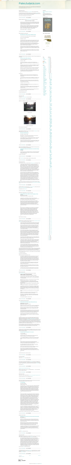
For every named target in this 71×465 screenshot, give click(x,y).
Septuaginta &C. (45, 90)
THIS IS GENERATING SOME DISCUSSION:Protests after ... (50, 133)
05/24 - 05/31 (50, 206)
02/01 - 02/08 (50, 228)
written (31, 361)
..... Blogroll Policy (44, 66)
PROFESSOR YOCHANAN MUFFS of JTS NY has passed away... (50, 122)
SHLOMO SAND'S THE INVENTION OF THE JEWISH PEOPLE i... (50, 162)
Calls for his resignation (32, 318)
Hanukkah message (29, 19)
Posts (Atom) (23, 456)
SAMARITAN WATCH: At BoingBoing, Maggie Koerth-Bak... (50, 126)
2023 (49, 60)
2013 (49, 69)
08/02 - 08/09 (50, 192)
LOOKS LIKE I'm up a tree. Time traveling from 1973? (50, 140)
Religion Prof (44, 88)
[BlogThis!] (28, 17)
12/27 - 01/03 (50, 73)
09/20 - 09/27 (50, 182)
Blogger (41, 463)
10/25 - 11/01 (50, 175)
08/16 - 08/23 (50, 189)
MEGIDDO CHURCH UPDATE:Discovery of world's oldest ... (50, 158)
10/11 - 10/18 (50, 178)
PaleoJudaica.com (29, 3)
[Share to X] (29, 184)
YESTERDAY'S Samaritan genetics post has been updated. (50, 96)
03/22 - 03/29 (50, 218)
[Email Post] (26, 17)
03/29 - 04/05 (50, 217)
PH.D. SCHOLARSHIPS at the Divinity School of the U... (50, 129)
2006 (49, 237)
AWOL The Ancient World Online (44, 72)
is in (34, 369)
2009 (49, 72)
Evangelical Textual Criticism (45, 82)
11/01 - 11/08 (50, 174)
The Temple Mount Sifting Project (44, 92)
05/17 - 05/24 (50, 207)
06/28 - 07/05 (50, 199)
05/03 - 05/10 (50, 210)
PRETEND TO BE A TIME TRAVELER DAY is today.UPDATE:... (50, 147)
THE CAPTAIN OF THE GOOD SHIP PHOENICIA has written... (50, 144)
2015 (49, 67)
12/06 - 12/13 (50, 77)
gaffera (36, 463)
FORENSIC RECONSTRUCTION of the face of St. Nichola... (50, 80)
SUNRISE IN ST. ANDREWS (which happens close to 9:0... (50, 100)
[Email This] (27, 17)
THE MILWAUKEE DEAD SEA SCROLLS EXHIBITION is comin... (50, 92)
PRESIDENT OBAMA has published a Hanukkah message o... (50, 84)
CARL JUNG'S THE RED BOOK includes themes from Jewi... (50, 155)
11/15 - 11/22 (50, 171)
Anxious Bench (44, 68)
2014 (49, 68)
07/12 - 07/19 (50, 196)
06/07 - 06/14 (50, 203)
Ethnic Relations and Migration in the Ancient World (45, 80)
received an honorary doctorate (23, 187)
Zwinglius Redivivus (44, 94)
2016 (49, 66)
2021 (49, 62)
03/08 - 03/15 (50, 221)
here (26, 29)
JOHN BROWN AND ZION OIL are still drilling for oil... (50, 166)
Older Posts (39, 455)
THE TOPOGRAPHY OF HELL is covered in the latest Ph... (50, 116)
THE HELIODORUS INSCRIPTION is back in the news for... (50, 104)
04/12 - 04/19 (50, 214)
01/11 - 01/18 (50, 232)
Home (30, 455)
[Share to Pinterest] (30, 17)
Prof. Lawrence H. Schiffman (44, 86)
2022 (49, 61)
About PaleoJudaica (44, 59)
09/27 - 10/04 (50, 181)
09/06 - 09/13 (50, 185)
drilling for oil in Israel (29, 450)
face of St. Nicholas (29, 11)
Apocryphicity (44, 69)
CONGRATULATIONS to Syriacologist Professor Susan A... (50, 119)
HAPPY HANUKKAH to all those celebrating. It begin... (50, 112)
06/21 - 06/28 (50, 200)
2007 (49, 236)
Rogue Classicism (44, 89)
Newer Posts (20, 455)
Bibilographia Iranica (44, 73)
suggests (28, 319)
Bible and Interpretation (44, 74)
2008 (49, 235)
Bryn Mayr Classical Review (45, 78)
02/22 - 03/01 (50, 224)
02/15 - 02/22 (50, 225)
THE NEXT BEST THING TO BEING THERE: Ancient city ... (50, 151)
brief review (31, 436)
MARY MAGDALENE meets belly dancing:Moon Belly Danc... (50, 88)
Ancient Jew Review (44, 67)
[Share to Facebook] (29, 17)
